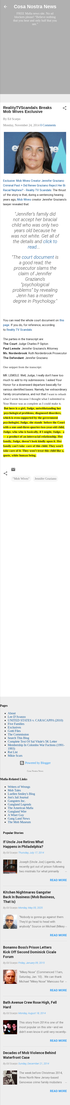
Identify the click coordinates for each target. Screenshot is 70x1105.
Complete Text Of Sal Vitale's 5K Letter (32, 741)
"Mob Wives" (21, 478)
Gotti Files (14, 731)
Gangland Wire (17, 811)
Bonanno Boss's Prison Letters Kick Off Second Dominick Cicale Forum (29, 952)
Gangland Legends (19, 804)
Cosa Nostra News (35, 6)
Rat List (13, 752)
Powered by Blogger (37, 763)
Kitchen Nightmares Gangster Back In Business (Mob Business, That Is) (29, 897)
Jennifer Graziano (45, 478)
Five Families (16, 723)
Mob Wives (24, 199)
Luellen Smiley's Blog (21, 793)
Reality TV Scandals (19, 329)
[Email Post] (13, 470)
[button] (64, 109)
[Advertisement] (35, 64)
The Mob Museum (19, 822)
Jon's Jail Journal (18, 797)
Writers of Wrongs (19, 786)
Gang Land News (19, 818)
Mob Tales (14, 790)
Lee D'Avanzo (17, 716)
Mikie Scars (15, 755)
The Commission (18, 734)
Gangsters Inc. (16, 801)
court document (37, 257)
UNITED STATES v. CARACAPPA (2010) (35, 720)
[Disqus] (35, 535)
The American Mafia (20, 808)
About (12, 713)
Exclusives (14, 727)
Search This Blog (18, 738)
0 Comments (48, 125)
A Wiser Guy (16, 815)
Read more (58, 880)
